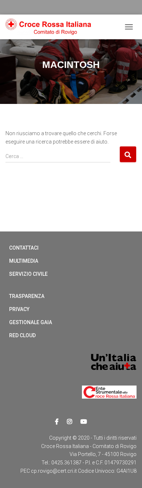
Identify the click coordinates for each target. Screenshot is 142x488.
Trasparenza (26, 296)
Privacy (19, 309)
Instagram (69, 422)
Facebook (56, 422)
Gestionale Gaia (30, 322)
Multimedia (23, 261)
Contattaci (24, 248)
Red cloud (22, 335)
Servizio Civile (28, 274)
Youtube (84, 422)
